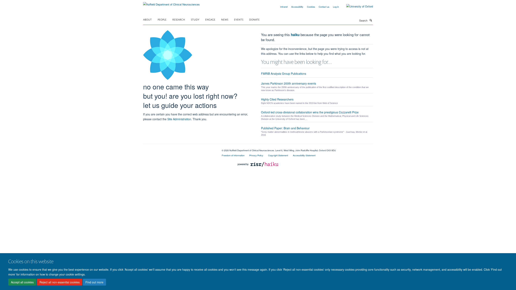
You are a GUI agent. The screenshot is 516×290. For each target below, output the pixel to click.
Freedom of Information (233, 155)
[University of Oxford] (356, 6)
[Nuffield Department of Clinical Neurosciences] (171, 3)
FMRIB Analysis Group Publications (283, 73)
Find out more (94, 282)
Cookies (311, 6)
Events (238, 19)
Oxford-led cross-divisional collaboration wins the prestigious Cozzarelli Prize (310, 112)
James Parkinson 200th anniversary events (288, 83)
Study (195, 19)
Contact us (324, 6)
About (147, 19)
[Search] (370, 20)
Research (178, 19)
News (224, 19)
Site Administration (179, 119)
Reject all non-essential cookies (60, 282)
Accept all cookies (22, 282)
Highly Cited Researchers (277, 99)
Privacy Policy (256, 155)
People (162, 19)
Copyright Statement (278, 155)
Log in (336, 6)
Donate (254, 19)
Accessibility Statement (304, 155)
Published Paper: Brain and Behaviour (285, 128)
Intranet (284, 6)
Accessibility (297, 6)
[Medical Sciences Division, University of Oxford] (179, 149)
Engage (210, 19)
